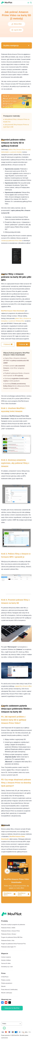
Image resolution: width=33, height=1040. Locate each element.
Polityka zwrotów (5, 980)
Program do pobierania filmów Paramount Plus (13, 943)
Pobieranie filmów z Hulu (7, 940)
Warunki (3, 986)
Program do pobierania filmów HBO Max (11, 937)
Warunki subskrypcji (6, 992)
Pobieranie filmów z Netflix (8, 927)
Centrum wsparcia (6, 957)
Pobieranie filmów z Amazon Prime (10, 931)
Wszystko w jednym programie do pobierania (13, 924)
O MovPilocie (4, 976)
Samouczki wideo (6, 963)
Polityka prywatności (6, 983)
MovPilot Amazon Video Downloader (13, 311)
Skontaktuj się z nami (7, 966)
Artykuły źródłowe (6, 960)
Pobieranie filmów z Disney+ (8, 934)
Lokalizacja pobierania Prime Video (11, 240)
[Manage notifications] (4, 1028)
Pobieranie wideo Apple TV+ (8, 946)
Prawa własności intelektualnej (9, 989)
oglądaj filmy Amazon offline (23, 686)
